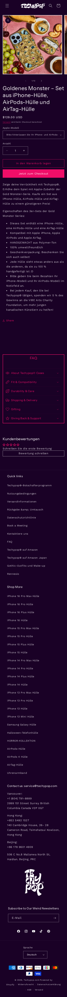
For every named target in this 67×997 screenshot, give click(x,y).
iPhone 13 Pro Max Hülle (23, 692)
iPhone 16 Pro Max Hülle (23, 596)
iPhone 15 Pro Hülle (20, 636)
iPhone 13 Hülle (17, 708)
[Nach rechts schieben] (41, 81)
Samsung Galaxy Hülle (21, 724)
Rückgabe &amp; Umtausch (25, 509)
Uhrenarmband (17, 772)
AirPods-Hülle (16, 748)
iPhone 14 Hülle (17, 684)
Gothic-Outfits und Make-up (26, 565)
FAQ (9, 541)
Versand (7, 122)
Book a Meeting (17, 525)
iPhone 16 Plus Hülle (20, 612)
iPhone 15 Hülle (17, 652)
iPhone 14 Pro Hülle (20, 668)
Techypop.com (31, 980)
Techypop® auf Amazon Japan (27, 557)
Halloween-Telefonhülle (22, 732)
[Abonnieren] (55, 918)
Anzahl (7, 143)
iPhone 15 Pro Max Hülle (23, 628)
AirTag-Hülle (15, 764)
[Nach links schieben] (26, 81)
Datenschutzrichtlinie (21, 517)
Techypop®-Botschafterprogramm (29, 485)
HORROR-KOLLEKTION (21, 740)
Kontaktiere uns (17, 533)
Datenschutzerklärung (49, 984)
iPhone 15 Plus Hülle (20, 644)
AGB (29, 990)
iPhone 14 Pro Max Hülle (23, 660)
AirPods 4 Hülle (17, 756)
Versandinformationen (22, 501)
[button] (7, 6)
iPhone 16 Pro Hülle (20, 604)
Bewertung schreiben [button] (33, 453)
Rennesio (13, 573)
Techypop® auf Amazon (22, 549)
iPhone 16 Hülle (17, 620)
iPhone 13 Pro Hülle (20, 700)
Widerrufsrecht (26, 984)
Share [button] (10, 320)
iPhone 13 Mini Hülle (20, 716)
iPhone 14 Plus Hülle (20, 676)
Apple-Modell (11, 128)
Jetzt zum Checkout (33, 173)
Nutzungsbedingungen (21, 493)
